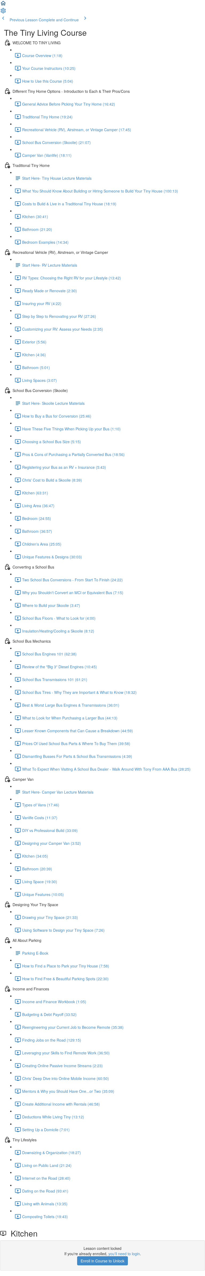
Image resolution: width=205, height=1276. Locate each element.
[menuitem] (3, 12)
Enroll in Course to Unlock (102, 1260)
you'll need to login (124, 1253)
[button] (3, 4)
